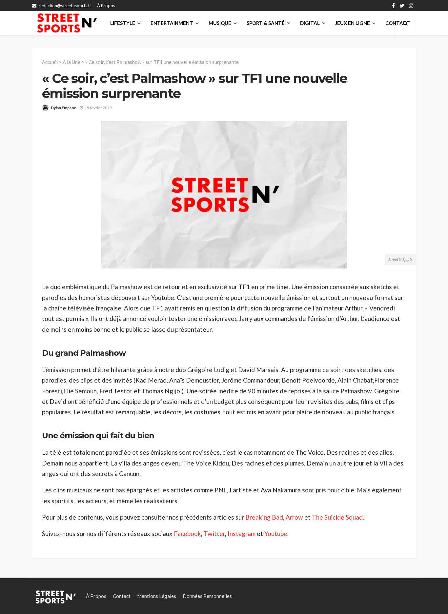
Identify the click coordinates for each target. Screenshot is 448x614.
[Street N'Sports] (67, 22)
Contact (122, 596)
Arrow (294, 517)
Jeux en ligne (352, 23)
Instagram (242, 533)
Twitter (214, 533)
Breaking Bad (264, 517)
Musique (220, 23)
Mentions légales (156, 596)
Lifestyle (122, 23)
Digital (310, 23)
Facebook (187, 533)
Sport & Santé (266, 23)
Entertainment (172, 23)
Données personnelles (207, 596)
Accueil (50, 62)
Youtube (275, 533)
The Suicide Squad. (338, 517)
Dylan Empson (63, 107)
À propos (106, 5)
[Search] (405, 23)
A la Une (71, 62)
